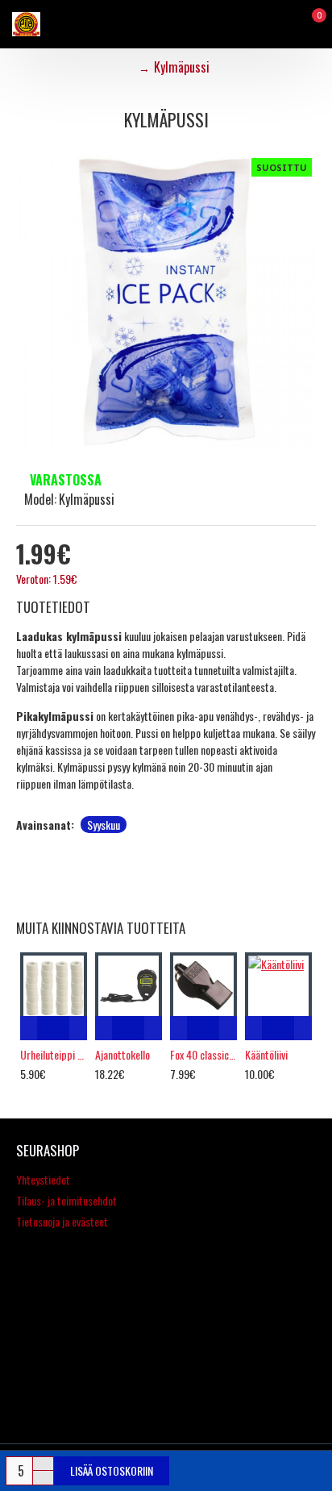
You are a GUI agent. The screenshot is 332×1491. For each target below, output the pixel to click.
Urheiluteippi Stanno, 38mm (53, 1054)
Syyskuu (103, 824)
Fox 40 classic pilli (203, 1054)
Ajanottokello (122, 1054)
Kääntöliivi (266, 1054)
